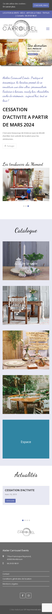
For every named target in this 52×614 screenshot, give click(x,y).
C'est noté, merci (41, 5)
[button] (9, 146)
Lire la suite (10, 501)
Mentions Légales (10, 584)
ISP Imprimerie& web (32, 609)
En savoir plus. (9, 6)
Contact (6, 574)
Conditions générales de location (17, 578)
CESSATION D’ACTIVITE (20, 490)
